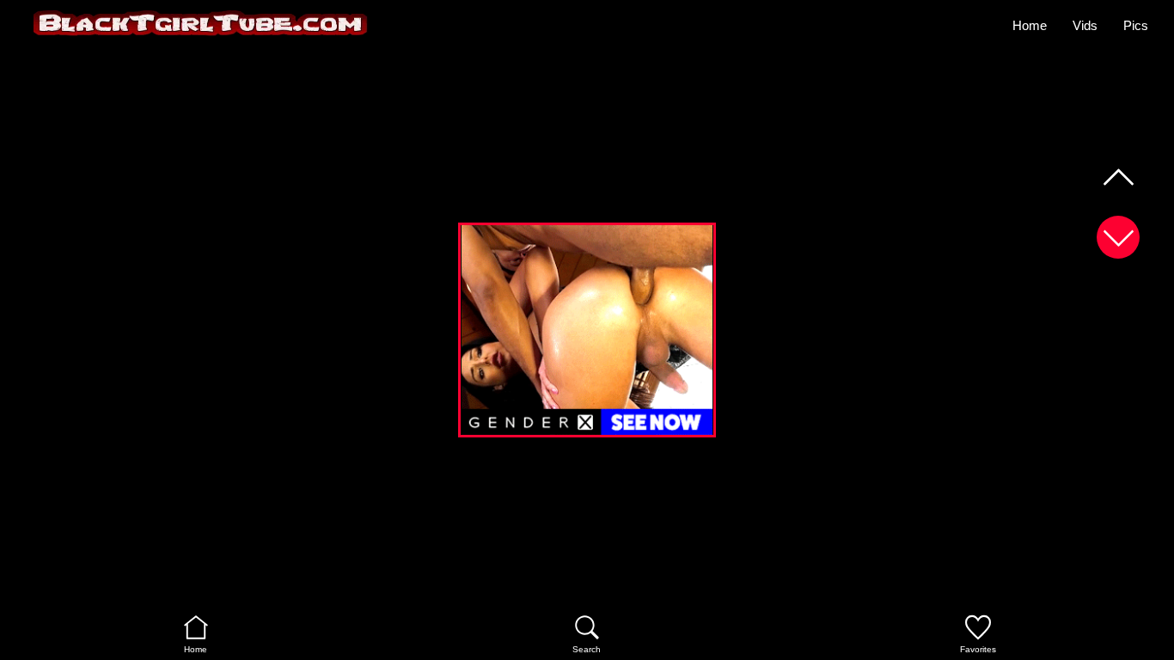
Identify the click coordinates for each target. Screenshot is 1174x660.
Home (1029, 25)
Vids (1085, 25)
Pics (1135, 25)
